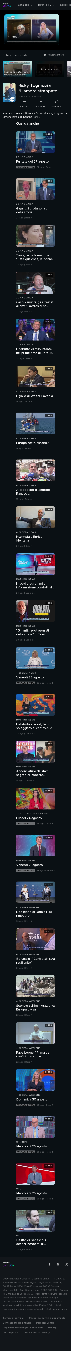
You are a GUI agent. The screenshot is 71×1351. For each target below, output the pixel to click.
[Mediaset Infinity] (7, 5)
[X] (66, 1264)
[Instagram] (58, 1264)
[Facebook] (49, 1264)
